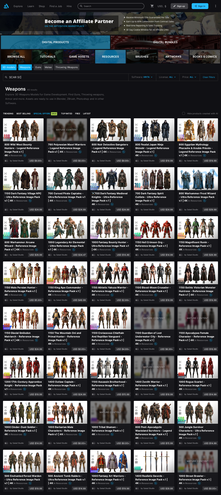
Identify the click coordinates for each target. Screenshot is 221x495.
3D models (8, 67)
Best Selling (24, 113)
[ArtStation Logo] (6, 6)
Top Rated (66, 113)
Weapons (25, 67)
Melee (48, 67)
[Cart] (152, 6)
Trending (8, 113)
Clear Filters (209, 77)
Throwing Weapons (66, 67)
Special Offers (45, 113)
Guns (38, 67)
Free (77, 113)
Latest (87, 113)
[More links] (215, 6)
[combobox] (111, 6)
